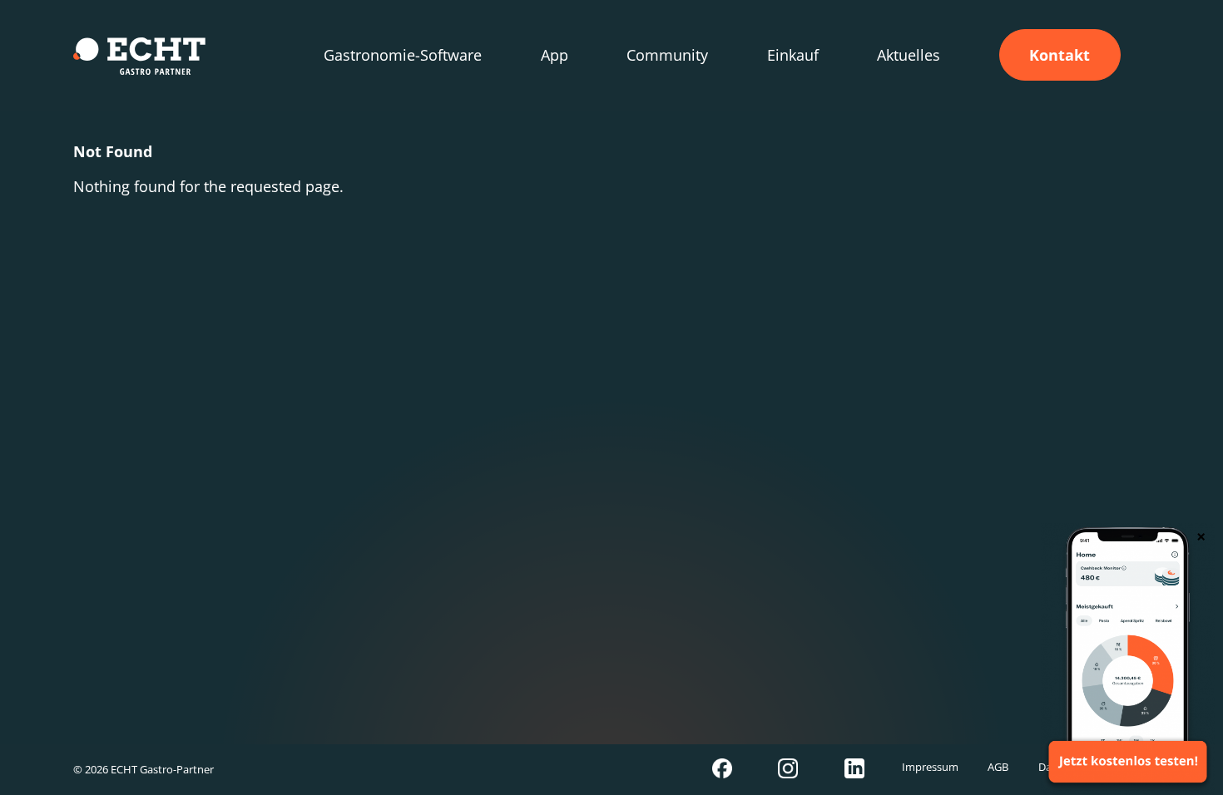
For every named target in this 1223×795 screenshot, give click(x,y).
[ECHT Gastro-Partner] (139, 56)
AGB (998, 766)
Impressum (930, 766)
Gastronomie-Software (403, 55)
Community (667, 55)
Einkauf (793, 55)
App (554, 55)
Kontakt (1059, 55)
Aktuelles (908, 55)
